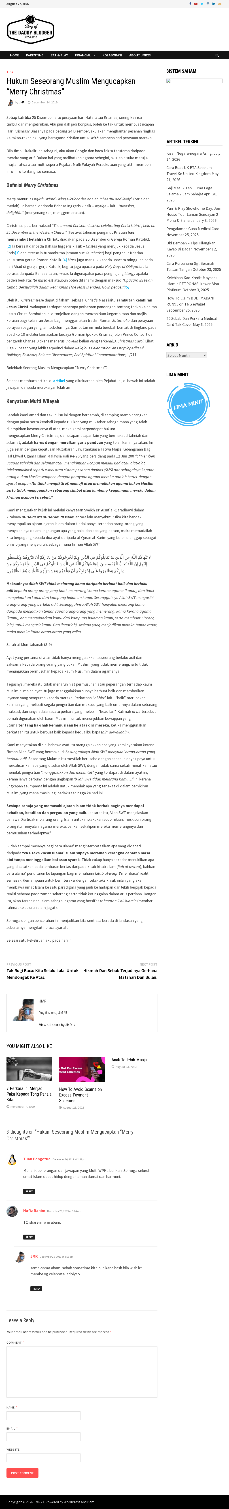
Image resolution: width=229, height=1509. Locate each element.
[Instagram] (208, 3)
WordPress (72, 1502)
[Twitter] (202, 3)
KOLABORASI (112, 55)
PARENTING (35, 55)
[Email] (220, 3)
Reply (29, 1191)
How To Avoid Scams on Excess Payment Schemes (80, 1095)
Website (13, 1449)
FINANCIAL (83, 55)
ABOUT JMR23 (140, 55)
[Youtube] (196, 3)
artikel (59, 380)
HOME (14, 55)
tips (9, 72)
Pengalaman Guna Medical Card (192, 228)
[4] (64, 259)
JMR (22, 102)
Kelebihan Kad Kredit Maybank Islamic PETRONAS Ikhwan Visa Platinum (192, 283)
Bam (90, 1502)
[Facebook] (190, 3)
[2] (8, 246)
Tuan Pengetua (37, 1158)
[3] (17, 252)
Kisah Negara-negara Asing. (189, 153)
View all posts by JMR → (57, 1024)
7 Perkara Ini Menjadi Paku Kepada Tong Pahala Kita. (28, 1094)
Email (12, 1428)
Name (11, 1407)
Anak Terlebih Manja (129, 1059)
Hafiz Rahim (34, 1210)
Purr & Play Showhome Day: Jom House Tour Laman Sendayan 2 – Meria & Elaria (193, 214)
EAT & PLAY (59, 55)
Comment (15, 1342)
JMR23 (39, 1502)
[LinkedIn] (214, 3)
